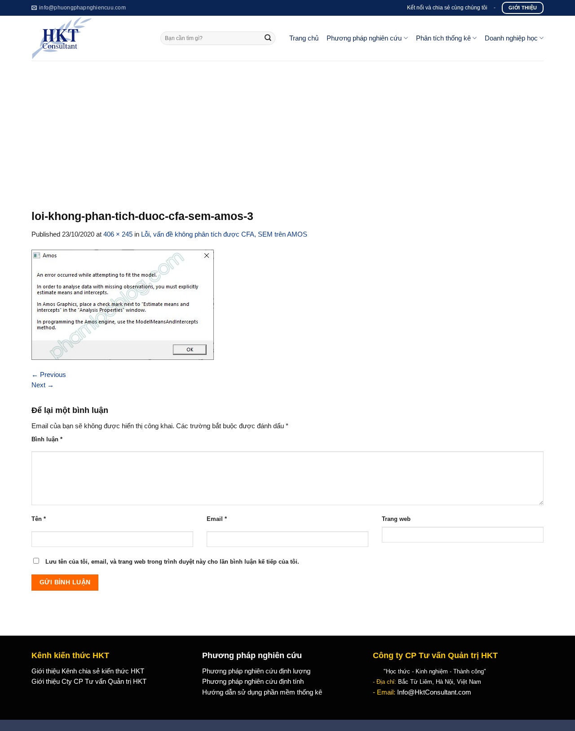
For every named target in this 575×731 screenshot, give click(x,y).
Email (217, 519)
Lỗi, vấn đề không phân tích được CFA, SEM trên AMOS (224, 234)
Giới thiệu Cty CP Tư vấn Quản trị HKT (88, 681)
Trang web (396, 519)
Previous (48, 374)
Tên (38, 519)
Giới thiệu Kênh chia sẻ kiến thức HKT (87, 671)
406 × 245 (118, 234)
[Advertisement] (287, 128)
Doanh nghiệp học (511, 38)
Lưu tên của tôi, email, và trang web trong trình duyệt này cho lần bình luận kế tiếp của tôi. (172, 561)
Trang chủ (303, 38)
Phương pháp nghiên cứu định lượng (256, 671)
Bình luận (46, 439)
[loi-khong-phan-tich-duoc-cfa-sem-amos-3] (122, 304)
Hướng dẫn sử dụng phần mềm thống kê (262, 692)
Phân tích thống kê (443, 38)
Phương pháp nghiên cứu (364, 38)
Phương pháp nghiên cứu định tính (253, 681)
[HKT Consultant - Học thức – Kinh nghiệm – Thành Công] (89, 38)
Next (42, 385)
